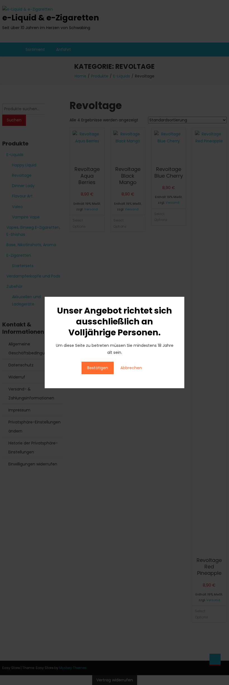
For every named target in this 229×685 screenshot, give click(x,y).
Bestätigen (97, 368)
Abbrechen (131, 368)
